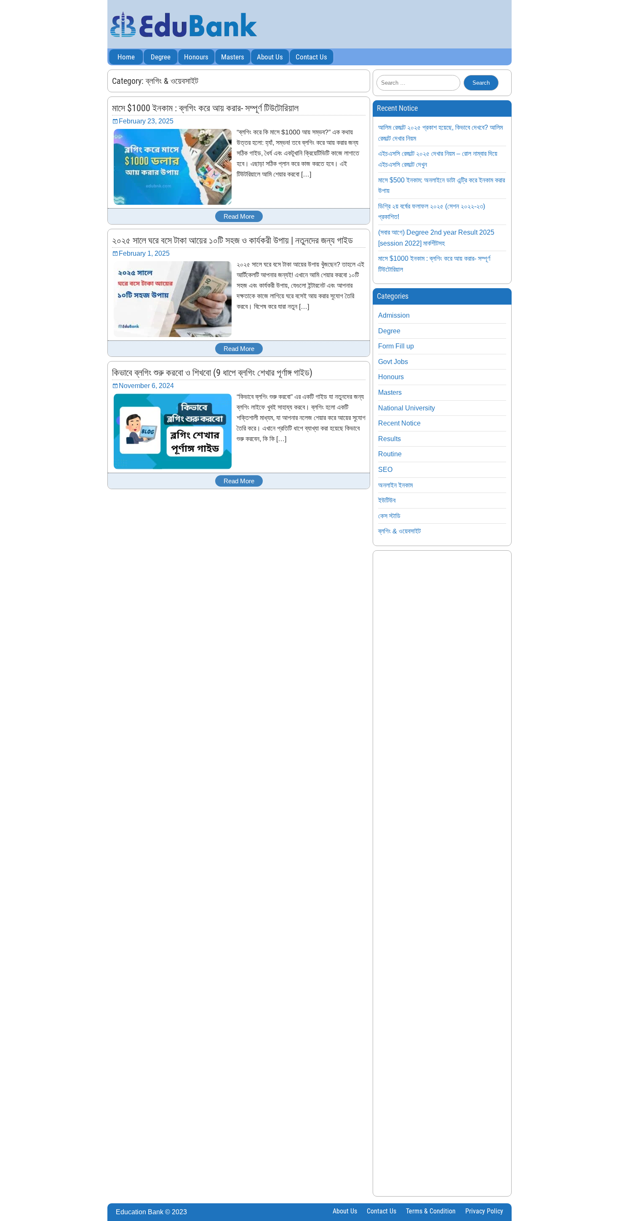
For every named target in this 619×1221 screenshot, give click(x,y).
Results (389, 438)
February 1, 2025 (144, 253)
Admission (394, 315)
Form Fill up (396, 346)
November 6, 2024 (146, 385)
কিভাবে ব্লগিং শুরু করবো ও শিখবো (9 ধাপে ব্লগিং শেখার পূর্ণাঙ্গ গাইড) (212, 372)
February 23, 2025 (146, 121)
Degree (161, 57)
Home (126, 57)
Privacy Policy (484, 1211)
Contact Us (311, 57)
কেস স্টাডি (389, 515)
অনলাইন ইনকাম (395, 485)
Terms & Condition (431, 1211)
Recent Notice (399, 423)
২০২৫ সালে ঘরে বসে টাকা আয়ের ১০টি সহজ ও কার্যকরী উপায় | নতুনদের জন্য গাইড (232, 240)
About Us (270, 57)
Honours (196, 57)
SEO (385, 469)
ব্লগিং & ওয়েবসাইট (399, 531)
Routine (390, 454)
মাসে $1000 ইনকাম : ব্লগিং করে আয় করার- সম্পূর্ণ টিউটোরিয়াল (205, 108)
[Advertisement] (442, 873)
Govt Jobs (393, 361)
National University (406, 408)
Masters (232, 57)
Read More (239, 216)
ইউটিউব (386, 500)
